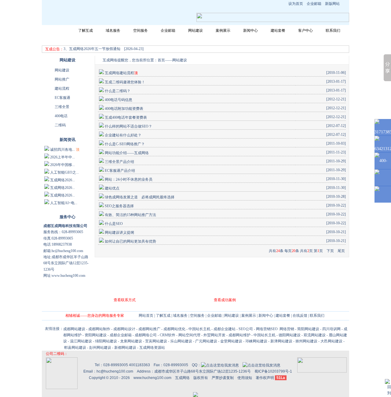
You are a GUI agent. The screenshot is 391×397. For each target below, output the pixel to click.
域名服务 (113, 30)
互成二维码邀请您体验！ (125, 82)
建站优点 (112, 188)
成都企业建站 (225, 329)
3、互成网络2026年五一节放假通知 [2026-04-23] (104, 49)
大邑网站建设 (331, 341)
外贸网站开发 (214, 335)
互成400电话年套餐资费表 (126, 117)
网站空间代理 (189, 335)
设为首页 (295, 4)
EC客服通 (62, 98)
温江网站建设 (81, 341)
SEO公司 (246, 329)
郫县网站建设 (75, 347)
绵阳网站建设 (106, 341)
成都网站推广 (149, 329)
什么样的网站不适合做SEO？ (128, 126)
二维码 (60, 125)
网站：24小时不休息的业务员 (128, 179)
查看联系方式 (125, 300)
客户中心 (305, 30)
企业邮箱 (314, 4)
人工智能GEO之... (64, 172)
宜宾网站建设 (156, 341)
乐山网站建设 (181, 341)
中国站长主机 (199, 329)
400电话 (61, 116)
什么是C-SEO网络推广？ (125, 144)
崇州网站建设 (306, 341)
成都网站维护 (239, 335)
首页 (161, 60)
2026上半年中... (62, 157)
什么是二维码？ (117, 91)
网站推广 (62, 79)
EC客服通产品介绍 (120, 170)
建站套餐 (278, 30)
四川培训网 (331, 329)
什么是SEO (114, 224)
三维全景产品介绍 (119, 162)
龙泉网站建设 (131, 341)
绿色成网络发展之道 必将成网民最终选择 (139, 197)
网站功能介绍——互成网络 (127, 153)
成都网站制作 (99, 329)
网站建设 (195, 30)
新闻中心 (250, 30)
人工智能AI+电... (63, 203)
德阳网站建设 (290, 335)
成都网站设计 (124, 329)
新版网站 (332, 4)
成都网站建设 (74, 329)
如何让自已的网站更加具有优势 (130, 241)
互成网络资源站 (152, 347)
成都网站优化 (174, 329)
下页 (330, 251)
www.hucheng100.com (152, 378)
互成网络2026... (62, 180)
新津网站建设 (281, 341)
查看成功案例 (225, 300)
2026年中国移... (62, 165)
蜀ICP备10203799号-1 (273, 371)
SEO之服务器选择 (119, 206)
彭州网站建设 (100, 347)
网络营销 (286, 329)
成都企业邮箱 (121, 335)
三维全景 (62, 107)
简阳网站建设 (308, 329)
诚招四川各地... (62, 149)
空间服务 (140, 30)
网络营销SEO (267, 329)
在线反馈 (300, 315)
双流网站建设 (315, 335)
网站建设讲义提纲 (119, 232)
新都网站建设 (125, 347)
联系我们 (333, 30)
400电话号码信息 (118, 100)
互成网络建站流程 (119, 73)
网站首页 (58, 30)
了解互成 (85, 30)
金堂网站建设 (231, 341)
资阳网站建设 (96, 335)
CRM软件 (167, 335)
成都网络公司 (146, 335)
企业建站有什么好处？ (123, 135)
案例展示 (223, 30)
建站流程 (62, 88)
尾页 (341, 251)
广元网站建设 (206, 341)
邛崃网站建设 (256, 341)
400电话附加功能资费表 (124, 108)
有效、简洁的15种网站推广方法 (130, 215)
